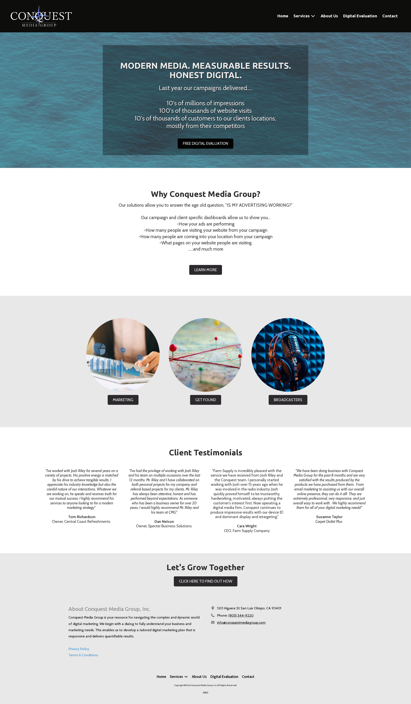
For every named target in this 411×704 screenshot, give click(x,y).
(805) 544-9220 (240, 615)
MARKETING (123, 400)
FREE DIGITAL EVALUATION (205, 143)
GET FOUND (205, 400)
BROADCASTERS (288, 400)
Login (205, 692)
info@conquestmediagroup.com (241, 622)
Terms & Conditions (83, 655)
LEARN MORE (205, 270)
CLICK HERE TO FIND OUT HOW (205, 581)
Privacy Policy (78, 649)
